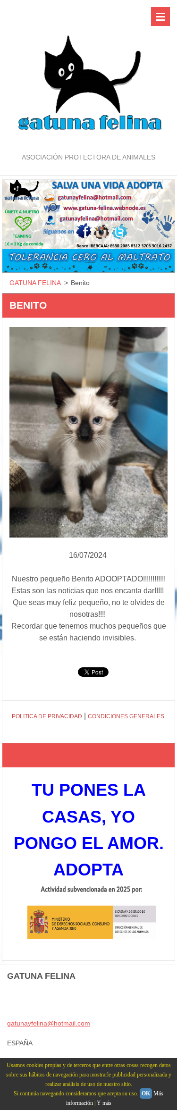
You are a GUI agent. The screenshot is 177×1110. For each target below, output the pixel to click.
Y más (104, 1103)
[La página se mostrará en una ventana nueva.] (88, 432)
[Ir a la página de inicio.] (88, 75)
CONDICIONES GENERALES (127, 716)
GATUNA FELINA (35, 282)
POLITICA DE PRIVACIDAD (47, 716)
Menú (160, 16)
